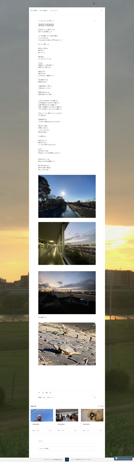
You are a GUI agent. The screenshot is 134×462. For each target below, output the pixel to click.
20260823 (86, 424)
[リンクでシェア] (50, 392)
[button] (101, 10)
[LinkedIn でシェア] (46, 392)
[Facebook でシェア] (39, 392)
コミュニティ (54, 10)
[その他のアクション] (95, 21)
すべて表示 (100, 406)
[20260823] (92, 415)
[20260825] (42, 415)
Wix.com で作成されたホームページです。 (81, 459)
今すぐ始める (43, 10)
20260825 (35, 424)
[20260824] (67, 415)
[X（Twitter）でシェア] (43, 392)
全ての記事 (34, 10)
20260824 (61, 424)
